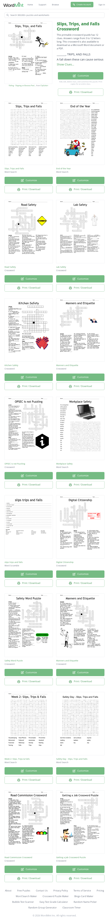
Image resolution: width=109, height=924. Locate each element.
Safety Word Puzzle (14, 660)
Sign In (101, 4)
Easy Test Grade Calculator (54, 901)
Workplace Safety (64, 463)
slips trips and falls (14, 562)
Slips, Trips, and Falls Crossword (78, 26)
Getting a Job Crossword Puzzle (71, 857)
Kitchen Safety (11, 365)
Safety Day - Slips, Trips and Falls (71, 759)
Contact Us (42, 890)
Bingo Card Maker (83, 896)
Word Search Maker (26, 896)
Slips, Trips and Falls (14, 168)
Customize (83, 75)
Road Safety (10, 267)
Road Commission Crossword (18, 857)
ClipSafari (44, 85)
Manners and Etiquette (67, 365)
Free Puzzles (23, 890)
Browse (55, 4)
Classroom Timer (71, 907)
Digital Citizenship (65, 562)
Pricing (100, 890)
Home (30, 4)
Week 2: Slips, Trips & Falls (17, 759)
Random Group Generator (42, 907)
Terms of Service (82, 890)
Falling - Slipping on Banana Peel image (22, 85)
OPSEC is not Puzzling (15, 463)
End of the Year (63, 168)
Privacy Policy (60, 890)
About (8, 890)
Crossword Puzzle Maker (56, 896)
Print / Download (83, 92)
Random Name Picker (85, 901)
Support (42, 4)
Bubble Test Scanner (23, 901)
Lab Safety (61, 267)
